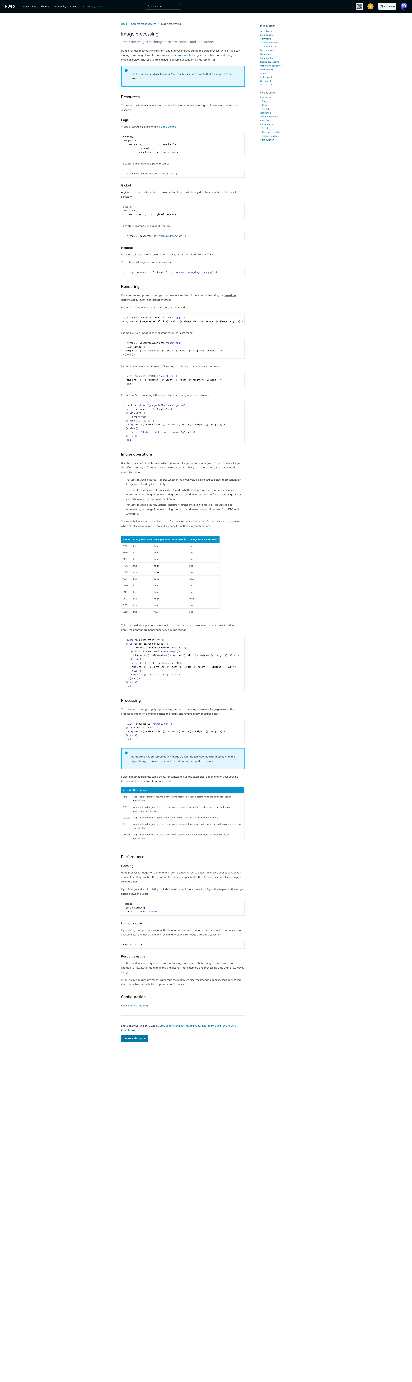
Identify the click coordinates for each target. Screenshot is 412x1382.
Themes (45, 6)
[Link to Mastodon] (404, 6)
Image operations (269, 116)
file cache (208, 877)
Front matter (266, 58)
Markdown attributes (271, 65)
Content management (143, 23)
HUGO (10, 6)
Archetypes (266, 31)
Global (265, 105)
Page (264, 101)
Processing (265, 120)
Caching (266, 128)
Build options (266, 34)
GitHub (73, 6)
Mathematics (266, 69)
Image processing (269, 61)
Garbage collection (271, 132)
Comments (265, 38)
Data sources (267, 50)
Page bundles (267, 85)
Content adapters (269, 42)
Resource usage (270, 135)
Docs (35, 6)
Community (59, 6)
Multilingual (266, 77)
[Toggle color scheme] (370, 6)
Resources (265, 97)
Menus (263, 73)
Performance (266, 124)
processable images (189, 55)
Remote (266, 108)
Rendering (265, 112)
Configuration (267, 139)
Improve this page (135, 1038)
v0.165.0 (101, 6)
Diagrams (265, 54)
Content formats (268, 46)
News (26, 6)
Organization (266, 81)
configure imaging (137, 1005)
